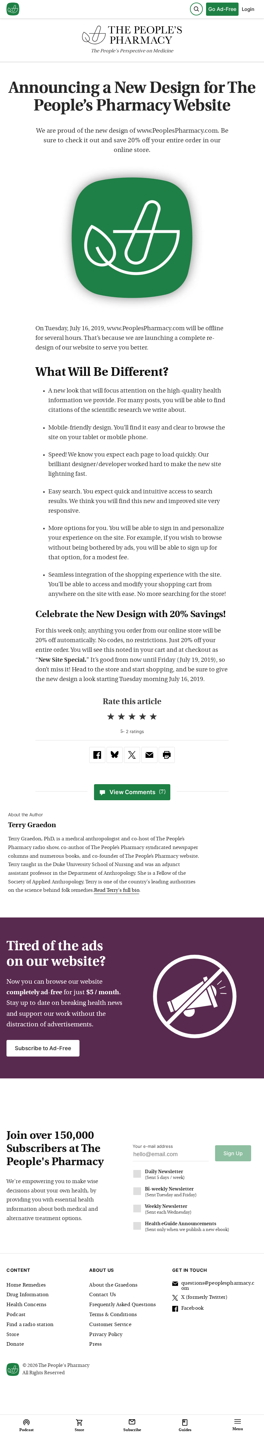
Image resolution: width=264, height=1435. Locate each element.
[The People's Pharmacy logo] (132, 36)
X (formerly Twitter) (204, 1297)
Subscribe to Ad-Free (43, 1048)
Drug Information (27, 1295)
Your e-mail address (153, 1146)
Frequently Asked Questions (122, 1304)
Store (12, 1334)
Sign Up (233, 1153)
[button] (167, 755)
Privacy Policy (105, 1334)
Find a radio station (29, 1324)
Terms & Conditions (113, 1314)
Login (248, 9)
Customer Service (110, 1324)
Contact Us (102, 1295)
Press (95, 1344)
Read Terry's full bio (116, 890)
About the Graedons (113, 1285)
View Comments (137, 792)
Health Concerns (26, 1304)
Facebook (192, 1308)
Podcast (15, 1314)
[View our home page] (12, 9)
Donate (15, 1344)
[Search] (196, 9)
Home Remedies (26, 1285)
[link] (97, 755)
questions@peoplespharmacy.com (217, 1286)
